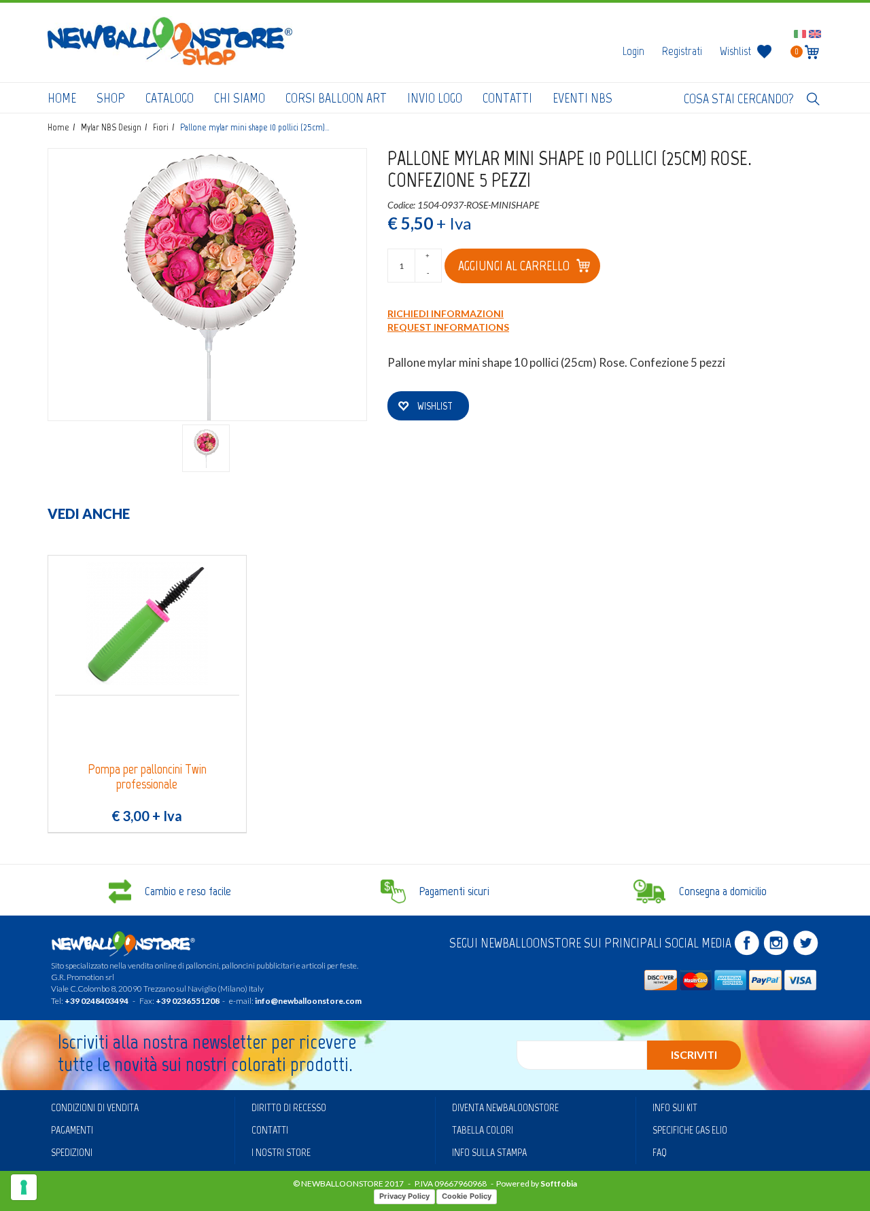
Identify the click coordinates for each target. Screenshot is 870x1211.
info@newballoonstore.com (308, 1001)
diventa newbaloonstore (505, 1107)
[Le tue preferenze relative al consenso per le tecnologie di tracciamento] (24, 1187)
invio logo (434, 98)
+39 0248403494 (96, 1001)
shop (111, 98)
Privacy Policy (404, 1196)
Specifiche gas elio (689, 1129)
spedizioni (71, 1152)
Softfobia (558, 1183)
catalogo (169, 98)
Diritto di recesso (288, 1107)
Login (633, 50)
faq (659, 1152)
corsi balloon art (336, 98)
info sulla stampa (489, 1152)
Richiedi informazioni (445, 313)
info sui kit (674, 1107)
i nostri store (281, 1152)
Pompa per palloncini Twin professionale (147, 776)
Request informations (448, 327)
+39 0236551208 (188, 1001)
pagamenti (72, 1129)
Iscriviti (694, 1054)
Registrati (682, 50)
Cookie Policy (466, 1196)
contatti (507, 98)
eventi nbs (582, 98)
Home (62, 98)
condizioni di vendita (95, 1107)
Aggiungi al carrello (514, 265)
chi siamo (239, 98)
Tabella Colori (482, 1129)
